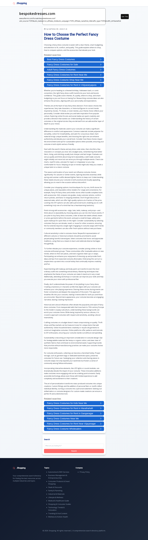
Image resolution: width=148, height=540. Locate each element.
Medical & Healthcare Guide (58, 501)
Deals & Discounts (55, 487)
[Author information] (57, 29)
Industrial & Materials (56, 494)
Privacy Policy (85, 472)
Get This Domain (125, 17)
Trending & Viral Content (57, 513)
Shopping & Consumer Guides (59, 504)
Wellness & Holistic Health (58, 517)
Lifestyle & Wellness (55, 497)
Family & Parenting (55, 490)
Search (74, 451)
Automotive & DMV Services (58, 472)
